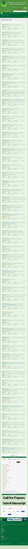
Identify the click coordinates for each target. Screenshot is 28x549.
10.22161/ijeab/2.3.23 (8, 208)
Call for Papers (4, 467)
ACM (6, 29)
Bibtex (17, 29)
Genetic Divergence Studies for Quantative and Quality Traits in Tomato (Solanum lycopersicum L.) (12, 247)
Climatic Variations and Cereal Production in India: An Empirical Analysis (11, 165)
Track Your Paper (21, 7)
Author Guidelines (4, 468)
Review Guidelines (4, 476)
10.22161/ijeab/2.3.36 (8, 314)
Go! (26, 11)
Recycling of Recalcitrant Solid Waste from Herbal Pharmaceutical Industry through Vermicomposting (12, 173)
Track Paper (4, 483)
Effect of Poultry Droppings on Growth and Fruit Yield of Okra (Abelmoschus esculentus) (13, 263)
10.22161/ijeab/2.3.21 (8, 191)
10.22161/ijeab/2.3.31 (8, 273)
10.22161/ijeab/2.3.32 (8, 281)
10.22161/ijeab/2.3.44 (8, 383)
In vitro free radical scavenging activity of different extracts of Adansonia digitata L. (12, 189)
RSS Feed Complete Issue (5, 466)
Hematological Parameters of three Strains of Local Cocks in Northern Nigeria (12, 157)
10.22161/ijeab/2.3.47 (8, 408)
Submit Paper (2, 531)
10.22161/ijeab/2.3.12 (8, 119)
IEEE (12, 29)
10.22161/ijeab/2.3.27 (8, 240)
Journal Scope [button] (6, 13)
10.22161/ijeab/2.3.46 (8, 400)
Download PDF (22, 44)
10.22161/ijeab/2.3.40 (8, 348)
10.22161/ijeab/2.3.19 (8, 175)
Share (12, 7)
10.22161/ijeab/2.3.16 (8, 151)
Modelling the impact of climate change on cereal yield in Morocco (10, 108)
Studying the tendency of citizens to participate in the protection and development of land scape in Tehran (13, 117)
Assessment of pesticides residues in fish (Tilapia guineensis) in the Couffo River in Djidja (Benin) (13, 372)
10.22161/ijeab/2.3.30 (8, 265)
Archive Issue (4, 487)
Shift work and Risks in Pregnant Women (7, 312)
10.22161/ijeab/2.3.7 (8, 76)
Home (20, 21)
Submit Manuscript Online (5, 482)
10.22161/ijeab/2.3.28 (8, 249)
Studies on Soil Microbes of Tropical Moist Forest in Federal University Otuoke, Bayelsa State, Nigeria (13, 320)
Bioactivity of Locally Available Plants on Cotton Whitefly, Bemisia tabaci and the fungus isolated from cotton (13, 423)
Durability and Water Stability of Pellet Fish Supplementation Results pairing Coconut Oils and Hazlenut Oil (13, 346)
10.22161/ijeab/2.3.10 (8, 103)
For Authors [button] (11, 13)
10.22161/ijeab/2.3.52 (8, 450)
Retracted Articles (4, 478)
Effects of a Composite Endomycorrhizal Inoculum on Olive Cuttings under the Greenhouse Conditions (13, 91)
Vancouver (15, 29)
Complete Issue (4, 488)
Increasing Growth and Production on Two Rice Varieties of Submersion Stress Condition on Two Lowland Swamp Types (14, 338)
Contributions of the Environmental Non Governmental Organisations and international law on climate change (14, 295)
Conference (21, 13)
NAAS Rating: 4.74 (19, 9)
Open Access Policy (5, 472)
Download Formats (5, 484)
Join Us (3, 489)
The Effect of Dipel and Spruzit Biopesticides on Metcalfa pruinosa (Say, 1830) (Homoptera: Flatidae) (14, 414)
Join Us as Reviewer (17, 7)
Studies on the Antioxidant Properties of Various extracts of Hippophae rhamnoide (12, 132)
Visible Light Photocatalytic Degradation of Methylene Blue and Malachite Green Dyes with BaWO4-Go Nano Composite (13, 197)
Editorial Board (17, 13)
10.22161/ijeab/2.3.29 (8, 257)
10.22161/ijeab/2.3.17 (8, 159)
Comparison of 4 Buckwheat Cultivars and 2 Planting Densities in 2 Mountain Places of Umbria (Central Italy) (13, 41)
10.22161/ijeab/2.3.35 (8, 306)
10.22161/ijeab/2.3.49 (8, 425)
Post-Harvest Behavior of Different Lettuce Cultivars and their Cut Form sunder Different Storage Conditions (13, 255)
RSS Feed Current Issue (5, 464)
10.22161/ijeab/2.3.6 (8, 68)
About (3, 13)
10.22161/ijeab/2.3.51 (8, 442)
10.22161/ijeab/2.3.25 (8, 225)
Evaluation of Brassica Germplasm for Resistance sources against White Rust (12, 238)
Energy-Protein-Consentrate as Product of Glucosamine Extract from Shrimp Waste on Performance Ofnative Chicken (13, 354)
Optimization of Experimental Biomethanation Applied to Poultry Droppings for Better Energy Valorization (14, 66)
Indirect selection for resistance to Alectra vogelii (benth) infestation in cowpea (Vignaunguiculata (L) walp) (12, 141)
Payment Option (4, 473)
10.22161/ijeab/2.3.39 (8, 340)
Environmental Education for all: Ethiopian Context (8, 279)
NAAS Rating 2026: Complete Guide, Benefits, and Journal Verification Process (11, 492)
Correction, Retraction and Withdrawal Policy (7, 477)
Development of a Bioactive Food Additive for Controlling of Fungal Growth (11, 32)
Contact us (2, 532)
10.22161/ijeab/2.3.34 (8, 298)
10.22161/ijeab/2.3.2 (8, 34)
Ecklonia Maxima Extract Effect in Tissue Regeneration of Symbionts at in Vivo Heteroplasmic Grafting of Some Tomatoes (12, 398)
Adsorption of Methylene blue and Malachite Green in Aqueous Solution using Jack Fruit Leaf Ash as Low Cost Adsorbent (14, 389)
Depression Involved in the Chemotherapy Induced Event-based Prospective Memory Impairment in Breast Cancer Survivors (13, 206)
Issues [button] (14, 13)
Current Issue (2, 528)
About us (2, 527)
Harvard (10, 29)
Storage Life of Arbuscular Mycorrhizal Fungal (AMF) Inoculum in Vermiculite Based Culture (14, 287)
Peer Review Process (5, 471)
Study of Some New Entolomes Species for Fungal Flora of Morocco (11, 431)
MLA (13, 29)
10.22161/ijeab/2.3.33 (8, 289)
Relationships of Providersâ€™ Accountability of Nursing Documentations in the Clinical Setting (13, 381)
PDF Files (2, 533)
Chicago (8, 29)
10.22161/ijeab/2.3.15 (8, 143)
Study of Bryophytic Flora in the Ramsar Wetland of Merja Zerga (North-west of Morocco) (13, 48)
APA (5, 29)
